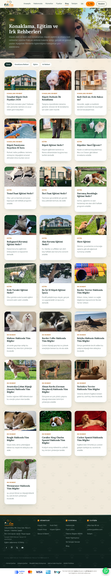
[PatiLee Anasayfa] (8, 4)
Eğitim (35, 64)
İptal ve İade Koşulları (55, 563)
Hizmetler (49, 4)
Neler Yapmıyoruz (72, 538)
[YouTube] (22, 548)
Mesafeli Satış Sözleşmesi (37, 563)
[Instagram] (12, 548)
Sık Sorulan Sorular (73, 542)
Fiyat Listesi (70, 529)
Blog (67, 4)
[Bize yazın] (106, 571)
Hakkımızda (37, 4)
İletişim (74, 4)
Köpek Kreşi (42, 529)
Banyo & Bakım (43, 534)
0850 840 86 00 (93, 525)
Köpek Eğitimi (55, 529)
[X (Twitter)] (17, 548)
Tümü (8, 64)
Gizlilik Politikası (69, 563)
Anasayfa (27, 4)
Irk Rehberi (46, 64)
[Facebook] (6, 548)
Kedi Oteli (53, 525)
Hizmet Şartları (11, 563)
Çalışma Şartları (22, 563)
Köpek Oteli (42, 525)
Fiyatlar (59, 4)
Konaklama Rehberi (22, 64)
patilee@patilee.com (94, 529)
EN (82, 4)
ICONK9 (21, 542)
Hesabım (101, 4)
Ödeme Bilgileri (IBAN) (74, 534)
